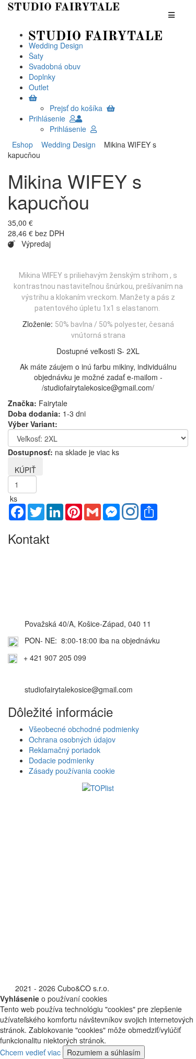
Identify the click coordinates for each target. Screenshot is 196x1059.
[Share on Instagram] (130, 512)
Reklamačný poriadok (64, 750)
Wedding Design (66, 144)
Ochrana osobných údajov (72, 739)
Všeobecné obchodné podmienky (84, 729)
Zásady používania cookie (72, 770)
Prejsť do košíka (78, 108)
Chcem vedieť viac (30, 1052)
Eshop (22, 144)
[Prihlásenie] (79, 118)
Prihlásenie (49, 118)
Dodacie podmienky (61, 760)
